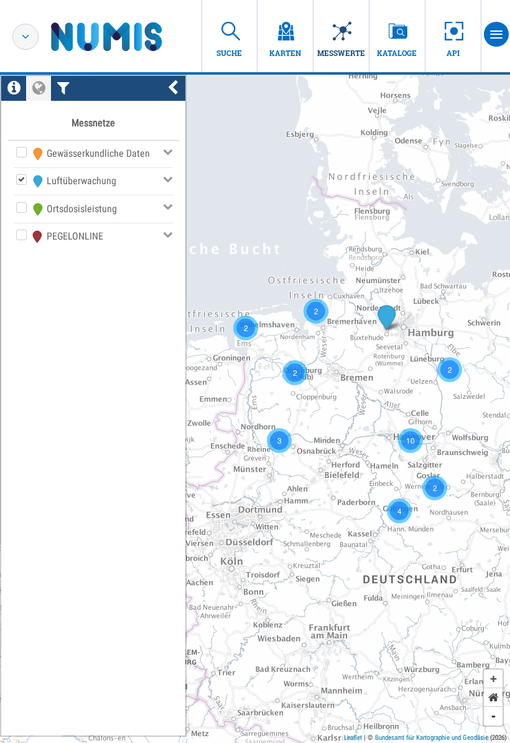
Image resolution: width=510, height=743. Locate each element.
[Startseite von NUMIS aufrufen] (125, 36)
